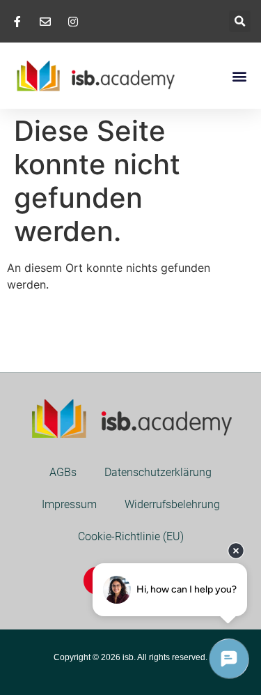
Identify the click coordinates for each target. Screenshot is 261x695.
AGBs (63, 472)
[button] (240, 21)
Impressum (69, 504)
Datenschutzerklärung (158, 472)
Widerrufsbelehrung (172, 504)
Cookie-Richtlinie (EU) (131, 536)
